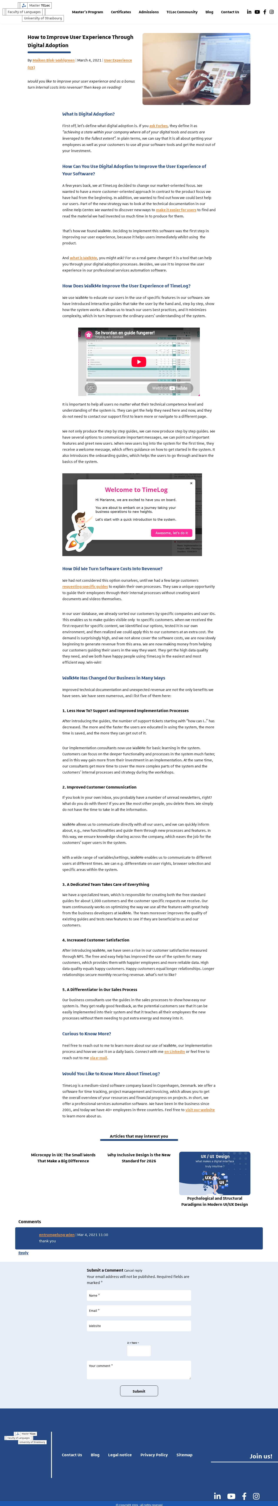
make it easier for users (176, 210)
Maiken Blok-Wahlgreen (54, 60)
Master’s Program (87, 12)
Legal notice (120, 1454)
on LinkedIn (174, 1051)
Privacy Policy (154, 1454)
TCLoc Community (182, 12)
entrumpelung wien (57, 1235)
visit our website (200, 1110)
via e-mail (98, 1058)
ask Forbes (158, 126)
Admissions (149, 12)
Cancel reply (133, 1270)
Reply (23, 1253)
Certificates (121, 12)
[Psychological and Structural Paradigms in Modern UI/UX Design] (214, 1173)
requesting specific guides (85, 586)
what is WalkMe (83, 258)
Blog (209, 12)
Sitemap (184, 1454)
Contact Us (230, 12)
